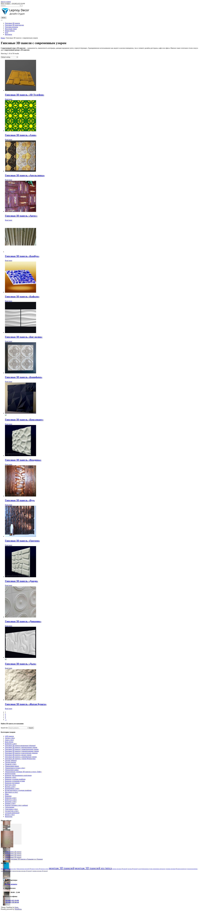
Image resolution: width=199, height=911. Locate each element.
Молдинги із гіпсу (11, 792)
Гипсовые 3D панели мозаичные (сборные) (20, 745)
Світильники (9, 807)
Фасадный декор (11, 29)
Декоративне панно (12, 766)
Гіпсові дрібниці (11, 760)
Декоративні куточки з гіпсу (15, 768)
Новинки (8, 796)
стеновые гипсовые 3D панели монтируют (176, 868)
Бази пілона (9, 742)
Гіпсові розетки (10, 762)
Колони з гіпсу (10, 786)
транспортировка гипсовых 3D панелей (22, 871)
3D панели (3, 868)
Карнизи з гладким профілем (15, 779)
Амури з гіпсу (10, 738)
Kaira (16, 907)
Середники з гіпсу (11, 809)
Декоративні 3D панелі (13, 852)
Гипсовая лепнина (11, 27)
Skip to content (6, 2)
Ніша (7, 794)
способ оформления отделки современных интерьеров (151, 868)
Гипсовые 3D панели (12, 23)
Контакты (8, 34)
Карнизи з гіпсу (10, 777)
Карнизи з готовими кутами (15, 781)
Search (31, 728)
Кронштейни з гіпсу (12, 788)
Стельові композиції (12, 813)
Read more (8, 99)
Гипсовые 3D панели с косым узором (18, 755)
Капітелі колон (10, 773)
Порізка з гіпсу (10, 803)
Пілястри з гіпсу (10, 798)
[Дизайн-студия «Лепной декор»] (15, 16)
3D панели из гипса (11, 868)
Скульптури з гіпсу (12, 811)
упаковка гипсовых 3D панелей (40, 871)
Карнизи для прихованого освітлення (18, 775)
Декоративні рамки (12, 770)
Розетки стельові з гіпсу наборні (16, 805)
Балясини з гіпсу (11, 744)
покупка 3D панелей (133, 868)
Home (3, 38)
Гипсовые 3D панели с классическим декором (21, 753)
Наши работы (10, 31)
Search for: (4, 728)
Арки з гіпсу (9, 740)
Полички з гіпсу (10, 801)
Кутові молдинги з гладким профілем (18, 790)
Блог (6, 32)
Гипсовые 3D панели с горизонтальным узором (22, 751)
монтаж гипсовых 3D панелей (119, 868)
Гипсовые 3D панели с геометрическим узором (21, 749)
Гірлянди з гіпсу (10, 764)
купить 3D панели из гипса (42, 868)
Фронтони (8, 816)
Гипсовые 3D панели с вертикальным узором (21, 747)
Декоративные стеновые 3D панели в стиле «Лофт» (23, 772)
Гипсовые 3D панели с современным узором (21, 757)
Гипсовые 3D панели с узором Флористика (20, 758)
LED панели (9, 736)
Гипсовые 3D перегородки (14, 25)
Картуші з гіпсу (10, 785)
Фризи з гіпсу (10, 815)
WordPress (18, 909)
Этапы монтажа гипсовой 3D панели (25, 868)
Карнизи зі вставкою (12, 783)
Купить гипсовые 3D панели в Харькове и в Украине (24, 859)
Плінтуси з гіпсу (11, 800)
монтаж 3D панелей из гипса (93, 868)
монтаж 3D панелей (61, 868)
